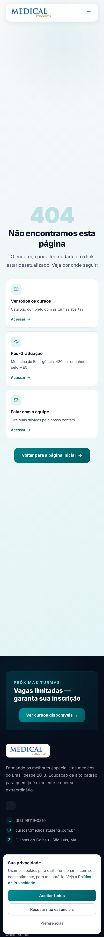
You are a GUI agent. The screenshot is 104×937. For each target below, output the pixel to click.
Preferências (52, 923)
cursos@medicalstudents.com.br (45, 830)
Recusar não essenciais (52, 909)
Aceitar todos (52, 895)
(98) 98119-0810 (30, 820)
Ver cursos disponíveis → (52, 715)
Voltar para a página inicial (49, 455)
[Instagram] (10, 805)
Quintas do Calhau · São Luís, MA (45, 839)
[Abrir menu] (88, 12)
